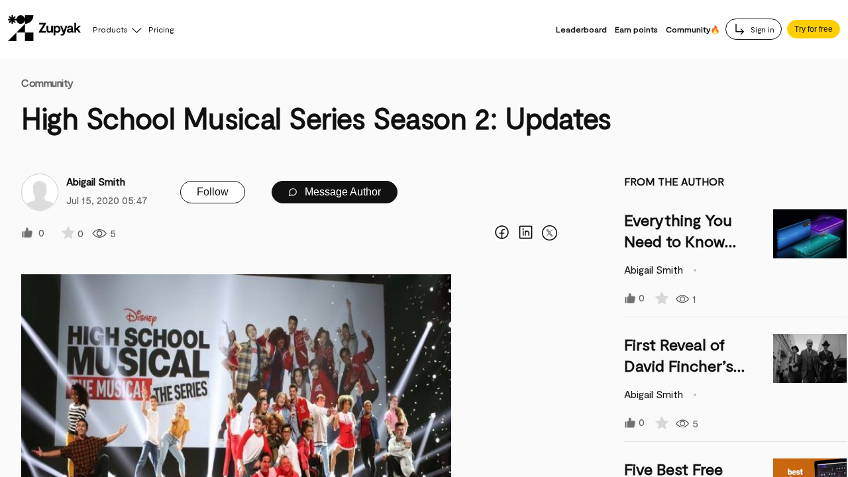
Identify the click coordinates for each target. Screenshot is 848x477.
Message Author (341, 191)
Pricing (161, 29)
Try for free (813, 29)
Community (47, 82)
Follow (213, 191)
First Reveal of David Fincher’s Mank (678, 365)
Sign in (761, 29)
